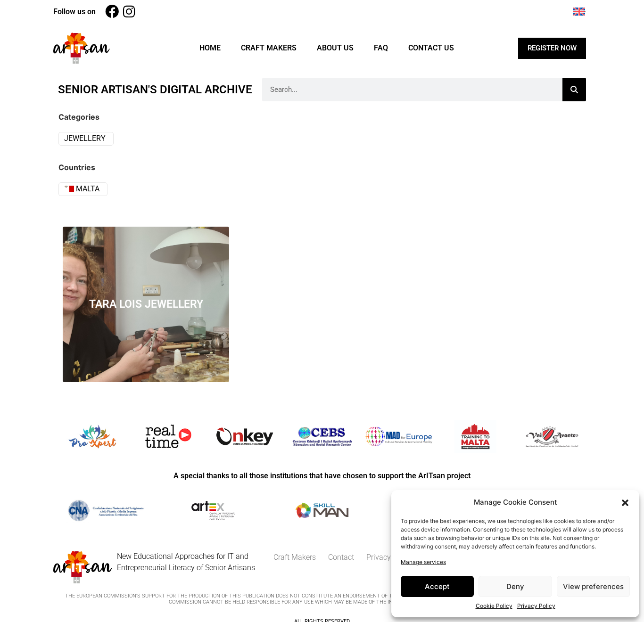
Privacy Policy (536, 605)
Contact (341, 557)
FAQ (381, 47)
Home (210, 47)
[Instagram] (129, 11)
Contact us (431, 47)
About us (335, 47)
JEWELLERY (85, 138)
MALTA (86, 188)
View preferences (593, 586)
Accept (437, 586)
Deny (515, 586)
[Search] (574, 89)
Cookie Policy (494, 605)
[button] (625, 502)
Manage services (423, 561)
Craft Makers (269, 47)
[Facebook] (112, 11)
